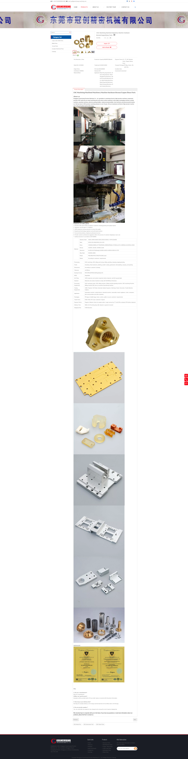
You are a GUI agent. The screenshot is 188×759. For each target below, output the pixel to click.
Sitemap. (114, 757)
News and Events (92, 748)
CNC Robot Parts (100, 724)
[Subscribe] (135, 748)
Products (90, 746)
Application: (97, 72)
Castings (54, 51)
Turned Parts (55, 46)
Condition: (117, 69)
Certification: (77, 70)
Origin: (75, 69)
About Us (90, 744)
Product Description (78, 89)
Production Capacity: (99, 59)
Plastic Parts (106, 752)
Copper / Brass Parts (108, 746)
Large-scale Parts (107, 748)
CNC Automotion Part (88, 724)
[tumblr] (132, 1)
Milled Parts (54, 43)
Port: (75, 59)
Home (89, 742)
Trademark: (97, 65)
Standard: (96, 70)
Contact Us (90, 750)
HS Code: (96, 69)
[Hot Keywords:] (135, 7)
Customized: (118, 70)
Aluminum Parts (106, 742)
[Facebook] (134, 1)
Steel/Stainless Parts (107, 744)
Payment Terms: (119, 59)
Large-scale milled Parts (57, 40)
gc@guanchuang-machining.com (78, 1)
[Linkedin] (127, 1)
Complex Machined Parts (58, 48)
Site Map (90, 752)
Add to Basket (106, 47)
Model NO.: (76, 65)
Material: (76, 72)
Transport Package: (119, 65)
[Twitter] (129, 1)
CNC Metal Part (77, 724)
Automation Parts (107, 750)
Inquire (106, 43)
